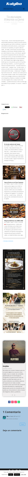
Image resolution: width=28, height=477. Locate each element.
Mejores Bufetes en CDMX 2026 (13, 220)
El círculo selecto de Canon (12, 144)
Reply (22, 424)
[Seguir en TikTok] (15, 402)
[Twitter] (14, 395)
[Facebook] (12, 395)
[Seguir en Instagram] (12, 402)
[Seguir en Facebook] (9, 402)
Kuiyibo (8, 22)
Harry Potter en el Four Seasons (13, 182)
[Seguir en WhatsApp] (19, 402)
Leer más (23, 474)
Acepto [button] (10, 474)
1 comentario (14, 23)
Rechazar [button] (17, 474)
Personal (21, 22)
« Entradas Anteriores (8, 241)
